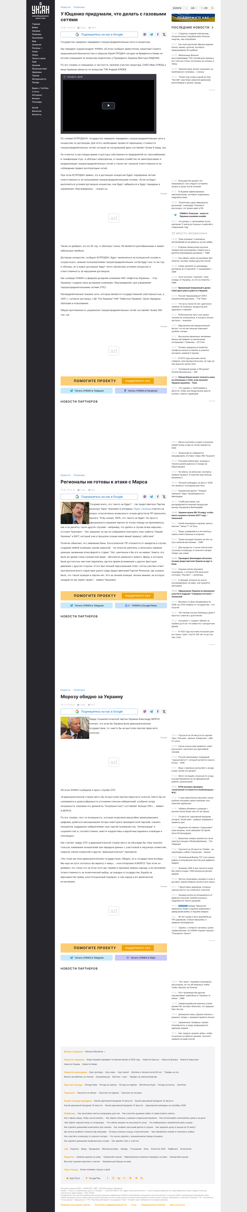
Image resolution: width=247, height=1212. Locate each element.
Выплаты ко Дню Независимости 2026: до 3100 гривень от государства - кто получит (193, 604)
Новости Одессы (151, 1059)
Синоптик (181, 1084)
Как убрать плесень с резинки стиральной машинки (131, 1118)
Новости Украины (74, 1059)
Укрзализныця (103, 1076)
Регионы (36, 48)
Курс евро (110, 1072)
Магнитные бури (147, 1084)
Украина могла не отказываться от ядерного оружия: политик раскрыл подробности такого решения (192, 898)
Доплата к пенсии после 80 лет (146, 1072)
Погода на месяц (166, 1084)
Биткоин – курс (119, 1076)
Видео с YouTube (40, 88)
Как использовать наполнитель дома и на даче (182, 1118)
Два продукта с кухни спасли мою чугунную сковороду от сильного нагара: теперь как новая (192, 550)
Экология (36, 45)
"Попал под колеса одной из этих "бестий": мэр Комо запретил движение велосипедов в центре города (191, 80)
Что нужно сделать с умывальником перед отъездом (136, 1136)
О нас (134, 1205)
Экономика (37, 38)
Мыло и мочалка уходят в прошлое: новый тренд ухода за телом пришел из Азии (192, 445)
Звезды (124, 1149)
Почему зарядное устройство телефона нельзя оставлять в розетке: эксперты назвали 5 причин (190, 350)
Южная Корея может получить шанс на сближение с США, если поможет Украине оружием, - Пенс (193, 380)
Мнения (36, 98)
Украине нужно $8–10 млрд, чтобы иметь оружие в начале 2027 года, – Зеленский (192, 515)
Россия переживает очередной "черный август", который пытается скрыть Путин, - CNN (193, 760)
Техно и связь (39, 58)
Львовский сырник (112, 1157)
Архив (35, 107)
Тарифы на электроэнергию (143, 1076)
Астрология (185, 1149)
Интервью (37, 95)
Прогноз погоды (73, 1084)
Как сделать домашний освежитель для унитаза (87, 1127)
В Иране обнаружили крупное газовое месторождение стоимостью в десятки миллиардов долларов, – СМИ (191, 250)
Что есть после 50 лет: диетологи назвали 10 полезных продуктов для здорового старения (191, 307)
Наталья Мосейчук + (95, 1051)
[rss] (142, 1178)
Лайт (34, 62)
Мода (83, 1149)
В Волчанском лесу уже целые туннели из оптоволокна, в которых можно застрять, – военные (192, 317)
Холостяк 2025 (158, 1149)
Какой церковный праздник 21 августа (124, 1105)
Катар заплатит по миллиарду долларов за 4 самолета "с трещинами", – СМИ (192, 269)
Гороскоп (69, 1092)
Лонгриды (37, 102)
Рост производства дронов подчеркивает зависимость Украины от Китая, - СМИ (191, 995)
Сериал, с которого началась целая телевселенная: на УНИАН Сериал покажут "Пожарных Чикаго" (193, 930)
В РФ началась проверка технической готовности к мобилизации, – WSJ (193, 790)
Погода (35, 82)
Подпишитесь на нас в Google (102, 34)
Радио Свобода (142, 508)
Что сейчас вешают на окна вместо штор (126, 1122)
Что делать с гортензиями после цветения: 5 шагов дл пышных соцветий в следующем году (192, 224)
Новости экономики (75, 1072)
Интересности (39, 79)
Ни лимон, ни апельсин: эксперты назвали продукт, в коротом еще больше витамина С (192, 475)
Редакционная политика (153, 1205)
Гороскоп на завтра (86, 1093)
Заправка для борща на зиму (116, 1161)
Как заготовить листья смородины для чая (99, 1113)
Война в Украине (73, 1051)
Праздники (94, 1149)
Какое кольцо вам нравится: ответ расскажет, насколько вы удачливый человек (192, 749)
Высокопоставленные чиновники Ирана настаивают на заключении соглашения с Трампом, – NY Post (191, 339)
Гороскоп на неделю (109, 1093)
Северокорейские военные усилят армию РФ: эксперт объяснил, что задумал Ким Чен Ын (193, 1006)
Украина (36, 31)
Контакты (36, 114)
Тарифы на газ (171, 1072)
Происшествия (39, 69)
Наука (35, 55)
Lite (66, 1148)
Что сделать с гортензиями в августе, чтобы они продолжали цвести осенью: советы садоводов (191, 391)
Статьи (35, 91)
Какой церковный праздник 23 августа (154, 1101)
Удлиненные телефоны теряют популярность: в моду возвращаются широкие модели (190, 1025)
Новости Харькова (189, 1059)
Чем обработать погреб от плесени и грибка (172, 1131)
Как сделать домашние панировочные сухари (86, 1141)
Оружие (36, 65)
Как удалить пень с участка (125, 1141)
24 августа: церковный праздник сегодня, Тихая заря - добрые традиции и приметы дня (192, 819)
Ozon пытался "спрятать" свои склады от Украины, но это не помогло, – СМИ (191, 280)
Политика (36, 34)
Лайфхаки (69, 1113)
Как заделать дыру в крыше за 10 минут (176, 1127)
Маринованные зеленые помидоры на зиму (145, 1157)
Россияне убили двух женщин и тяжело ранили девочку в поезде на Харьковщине (191, 464)
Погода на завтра (108, 1084)
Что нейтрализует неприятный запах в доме (170, 1122)
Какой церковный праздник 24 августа (83, 1105)
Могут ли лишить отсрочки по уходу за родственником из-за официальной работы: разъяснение (193, 779)
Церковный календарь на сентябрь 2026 (166, 1105)
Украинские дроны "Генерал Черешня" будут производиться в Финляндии (189, 493)
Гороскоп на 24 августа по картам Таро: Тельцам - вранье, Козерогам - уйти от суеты (192, 738)
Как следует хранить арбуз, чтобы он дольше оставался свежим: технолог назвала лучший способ (192, 1036)
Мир (34, 41)
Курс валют (123, 1072)
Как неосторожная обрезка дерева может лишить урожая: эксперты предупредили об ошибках (192, 47)
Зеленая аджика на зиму (88, 1157)
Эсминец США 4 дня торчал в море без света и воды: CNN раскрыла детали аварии (192, 871)
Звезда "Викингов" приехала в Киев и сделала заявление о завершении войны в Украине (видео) (191, 909)
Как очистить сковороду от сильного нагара (85, 1136)
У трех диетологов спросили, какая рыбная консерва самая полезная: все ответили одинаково (192, 800)
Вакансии (36, 111)
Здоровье (37, 72)
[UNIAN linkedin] (119, 1178)
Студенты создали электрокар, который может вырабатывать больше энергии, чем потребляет (191, 36)
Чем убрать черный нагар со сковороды (84, 1122)
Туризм (35, 75)
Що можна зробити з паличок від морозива (85, 1131)
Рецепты (74, 1149)
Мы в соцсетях (177, 1205)
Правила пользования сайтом (75, 1205)
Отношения (135, 1149)
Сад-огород (71, 1169)
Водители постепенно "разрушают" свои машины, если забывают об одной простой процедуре (192, 830)
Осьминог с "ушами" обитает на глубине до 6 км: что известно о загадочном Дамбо (193, 623)
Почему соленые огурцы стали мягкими (129, 1131)
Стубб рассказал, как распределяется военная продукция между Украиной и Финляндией (190, 504)
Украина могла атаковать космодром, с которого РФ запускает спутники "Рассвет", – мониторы (190, 572)
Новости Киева (89, 1064)
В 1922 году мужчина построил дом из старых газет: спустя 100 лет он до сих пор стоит (193, 634)
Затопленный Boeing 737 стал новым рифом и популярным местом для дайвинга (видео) (193, 860)
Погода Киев (91, 1084)
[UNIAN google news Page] (124, 1178)
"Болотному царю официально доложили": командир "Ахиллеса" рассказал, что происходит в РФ (190, 205)
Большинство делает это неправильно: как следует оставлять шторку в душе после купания (190, 183)
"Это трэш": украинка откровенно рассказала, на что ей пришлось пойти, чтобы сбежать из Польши (191, 984)
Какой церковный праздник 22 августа (113, 1101)
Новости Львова (72, 1064)
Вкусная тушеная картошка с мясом (82, 1161)
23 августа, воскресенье (189, 233)
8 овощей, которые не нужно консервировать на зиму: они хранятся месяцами (191, 583)
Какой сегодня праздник (78, 1100)
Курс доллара (96, 1072)
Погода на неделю (128, 1084)
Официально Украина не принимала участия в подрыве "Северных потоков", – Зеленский (193, 594)
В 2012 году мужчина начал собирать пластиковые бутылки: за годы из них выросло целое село (193, 361)
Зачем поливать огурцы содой (95, 1169)
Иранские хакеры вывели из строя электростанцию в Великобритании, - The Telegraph (192, 841)
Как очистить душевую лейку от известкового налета (148, 1113)
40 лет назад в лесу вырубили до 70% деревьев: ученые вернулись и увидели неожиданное (191, 919)
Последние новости (190, 27)
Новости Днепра (170, 1059)
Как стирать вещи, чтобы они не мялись (83, 1118)
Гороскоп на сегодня (131, 1093)
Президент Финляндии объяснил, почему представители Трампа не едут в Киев (192, 561)
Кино (146, 1149)
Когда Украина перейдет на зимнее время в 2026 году (113, 1059)
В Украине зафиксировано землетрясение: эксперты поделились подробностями (190, 194)
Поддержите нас (193, 17)
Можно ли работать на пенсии (78, 1076)
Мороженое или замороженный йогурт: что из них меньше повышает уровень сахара (191, 328)
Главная (36, 24)
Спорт (35, 51)
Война (35, 27)
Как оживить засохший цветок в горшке (133, 1127)
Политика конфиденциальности (111, 1205)
